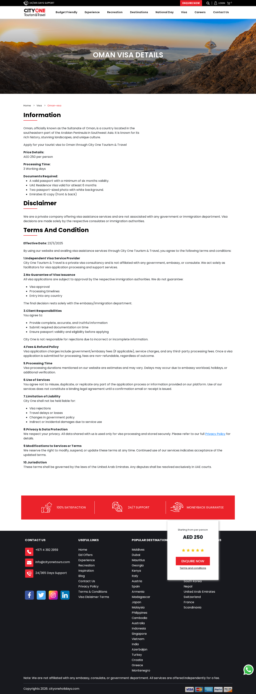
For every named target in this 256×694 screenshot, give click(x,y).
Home (27, 105)
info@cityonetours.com (52, 562)
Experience (92, 12)
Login (222, 3)
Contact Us (221, 12)
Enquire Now (191, 3)
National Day (165, 12)
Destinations (139, 12)
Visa (184, 12)
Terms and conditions (193, 568)
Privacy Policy (215, 434)
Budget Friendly (66, 12)
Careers (200, 12)
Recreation (115, 12)
